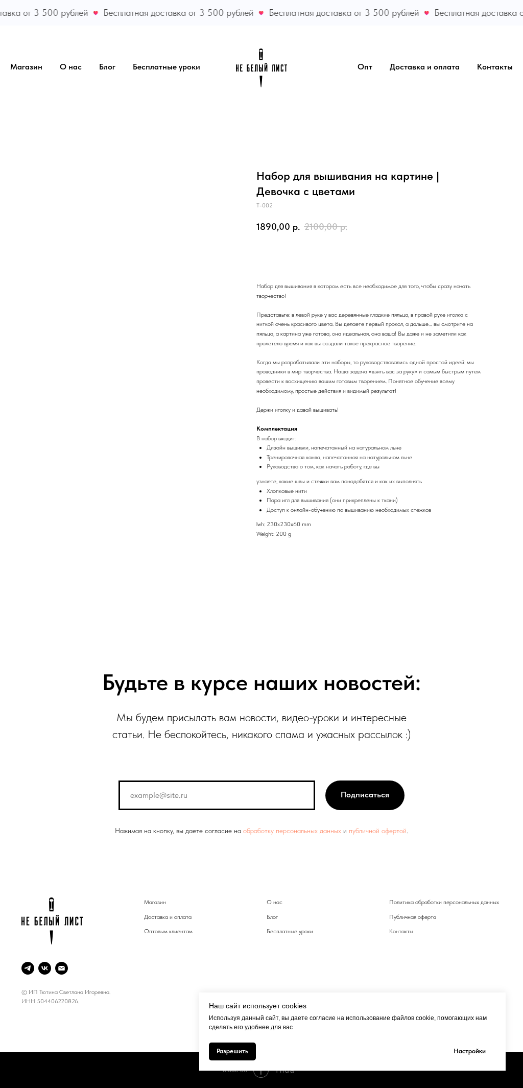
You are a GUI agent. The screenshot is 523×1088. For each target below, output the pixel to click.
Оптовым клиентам (168, 931)
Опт (365, 67)
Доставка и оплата (425, 67)
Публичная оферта (412, 916)
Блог (107, 67)
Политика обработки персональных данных (444, 902)
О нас (71, 67)
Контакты (495, 67)
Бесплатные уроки (166, 67)
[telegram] (27, 968)
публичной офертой (378, 830)
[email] (61, 968)
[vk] (44, 968)
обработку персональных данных (292, 830)
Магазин (26, 67)
